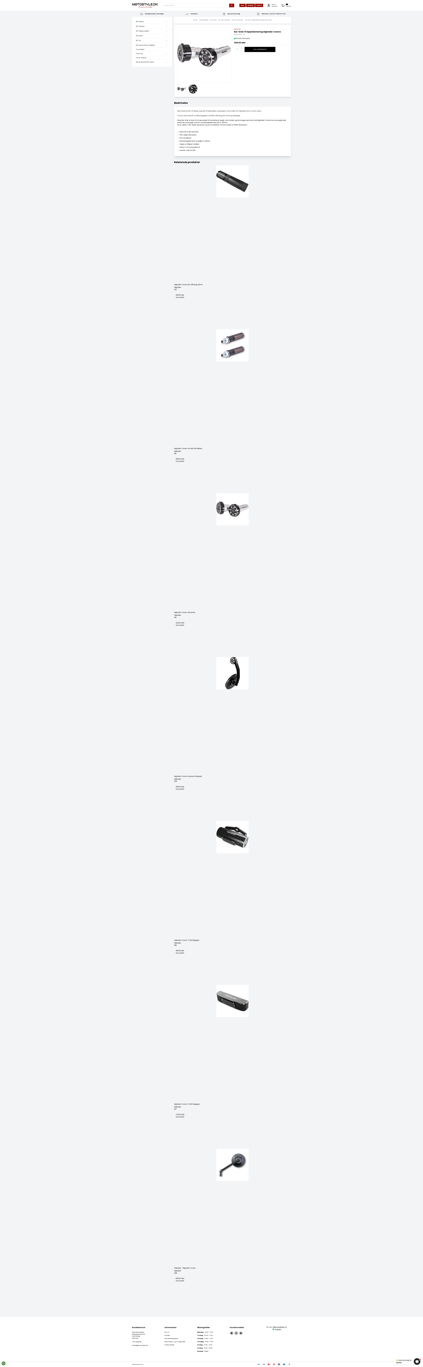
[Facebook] (232, 1333)
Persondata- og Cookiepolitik (175, 1342)
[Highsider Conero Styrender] (232, 551)
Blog (242, 5)
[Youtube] (241, 1333)
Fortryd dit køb (169, 1345)
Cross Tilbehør (141, 58)
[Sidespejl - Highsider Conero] (232, 1207)
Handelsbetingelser (171, 1338)
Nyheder (250, 5)
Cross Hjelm (140, 49)
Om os (167, 1332)
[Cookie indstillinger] (4, 1363)
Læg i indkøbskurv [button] (260, 49)
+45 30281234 (137, 1342)
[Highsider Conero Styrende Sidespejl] (232, 715)
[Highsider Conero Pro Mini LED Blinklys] (232, 387)
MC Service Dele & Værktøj (145, 45)
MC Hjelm (139, 36)
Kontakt (167, 1335)
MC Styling (140, 21)
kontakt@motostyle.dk (140, 1345)
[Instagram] (236, 1333)
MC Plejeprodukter (142, 31)
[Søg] (231, 5)
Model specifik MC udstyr (145, 62)
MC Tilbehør (140, 26)
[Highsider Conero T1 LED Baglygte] (232, 879)
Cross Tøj (139, 53)
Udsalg (259, 5)
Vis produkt (180, 297)
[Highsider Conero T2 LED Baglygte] (232, 1043)
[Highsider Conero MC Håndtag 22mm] (232, 223)
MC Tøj (138, 40)
